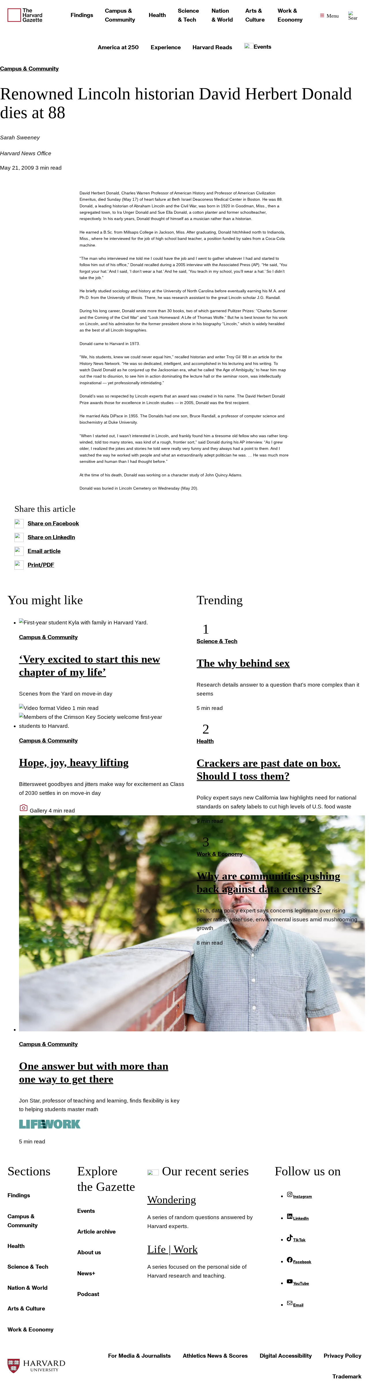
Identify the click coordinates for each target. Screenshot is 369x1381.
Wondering (171, 1200)
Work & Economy (220, 853)
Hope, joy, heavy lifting (74, 762)
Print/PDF (41, 564)
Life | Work (172, 1249)
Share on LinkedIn (51, 537)
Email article (44, 551)
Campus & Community (29, 68)
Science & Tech (217, 641)
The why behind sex (243, 663)
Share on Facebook (53, 523)
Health (205, 741)
